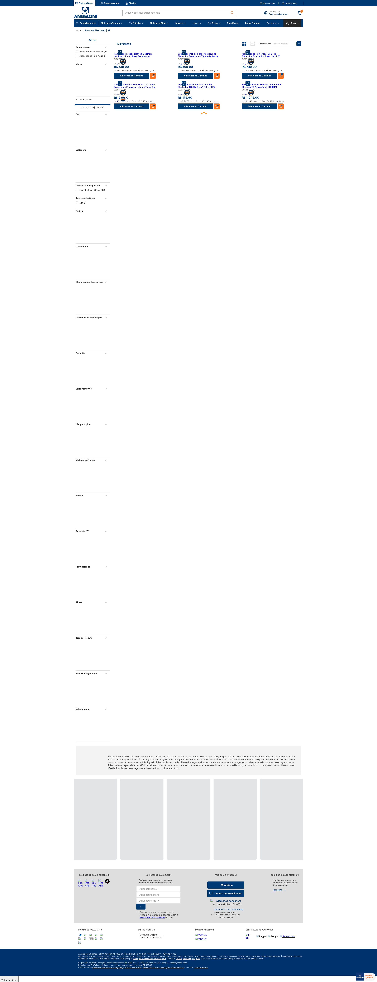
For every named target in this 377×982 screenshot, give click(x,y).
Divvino (132, 3)
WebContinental (146, 958)
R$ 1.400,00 (97, 107)
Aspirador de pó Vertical (93, 51)
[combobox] (179, 13)
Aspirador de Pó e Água (93, 56)
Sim (83, 202)
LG (193, 958)
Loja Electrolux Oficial (92, 190)
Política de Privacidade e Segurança (108, 967)
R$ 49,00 (85, 107)
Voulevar (157, 958)
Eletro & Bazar (86, 3)
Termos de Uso (201, 967)
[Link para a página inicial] (79, 30)
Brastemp (187, 958)
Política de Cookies (133, 967)
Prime (135, 958)
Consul (179, 958)
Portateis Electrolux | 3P (97, 30)
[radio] (246, 43)
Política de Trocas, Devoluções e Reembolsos (163, 967)
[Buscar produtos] (232, 13)
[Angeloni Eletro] (85, 12)
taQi (164, 958)
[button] (298, 3)
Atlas (198, 958)
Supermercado (111, 3)
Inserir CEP (298, 3)
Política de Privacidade (152, 917)
